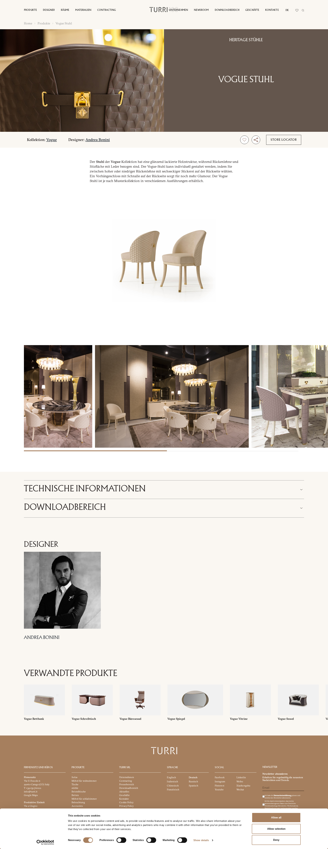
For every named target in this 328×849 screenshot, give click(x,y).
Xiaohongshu (243, 785)
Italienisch (172, 781)
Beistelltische (79, 791)
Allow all (276, 817)
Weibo (239, 781)
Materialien (83, 10)
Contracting (106, 10)
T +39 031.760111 (32, 788)
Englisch (171, 777)
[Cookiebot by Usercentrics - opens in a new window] (45, 842)
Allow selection (276, 828)
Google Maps (31, 795)
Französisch (173, 789)
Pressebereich (126, 784)
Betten (75, 795)
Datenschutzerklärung (282, 795)
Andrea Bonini (97, 139)
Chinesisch (173, 785)
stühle (75, 788)
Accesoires (77, 805)
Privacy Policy (126, 805)
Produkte (30, 10)
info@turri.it (30, 791)
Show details (201, 840)
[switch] (121, 840)
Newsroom (201, 10)
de (287, 10)
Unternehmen (178, 10)
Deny (276, 839)
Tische (75, 784)
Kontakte (272, 10)
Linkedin (241, 777)
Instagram (220, 781)
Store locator (284, 139)
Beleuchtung (78, 802)
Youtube (219, 789)
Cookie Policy (126, 802)
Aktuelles (124, 791)
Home (28, 23)
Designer (49, 10)
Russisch (193, 781)
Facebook (219, 777)
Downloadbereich (227, 10)
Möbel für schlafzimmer (84, 798)
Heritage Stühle (246, 40)
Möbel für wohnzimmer (84, 780)
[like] (244, 140)
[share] (256, 140)
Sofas (74, 777)
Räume (65, 10)
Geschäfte (252, 10)
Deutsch (193, 777)
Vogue (51, 139)
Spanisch (193, 785)
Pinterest (219, 785)
